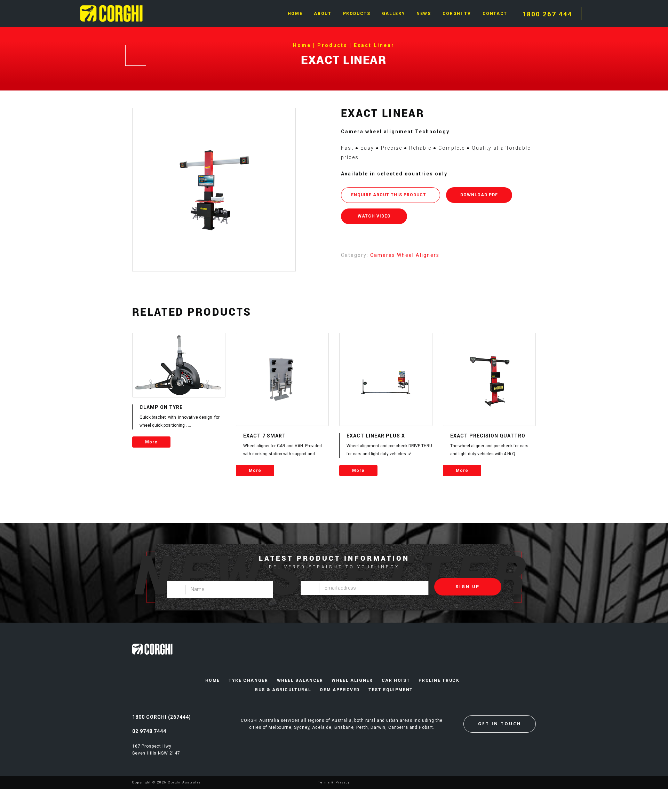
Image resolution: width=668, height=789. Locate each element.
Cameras (383, 255)
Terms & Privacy (334, 782)
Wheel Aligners (418, 255)
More (151, 442)
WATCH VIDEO (374, 216)
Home (212, 680)
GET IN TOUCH (499, 724)
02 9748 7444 (149, 731)
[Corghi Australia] (111, 13)
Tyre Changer (248, 680)
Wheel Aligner (352, 680)
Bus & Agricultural (283, 689)
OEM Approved (340, 689)
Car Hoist (396, 680)
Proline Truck (439, 680)
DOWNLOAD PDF (479, 194)
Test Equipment (390, 689)
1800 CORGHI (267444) (161, 717)
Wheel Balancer (300, 680)
